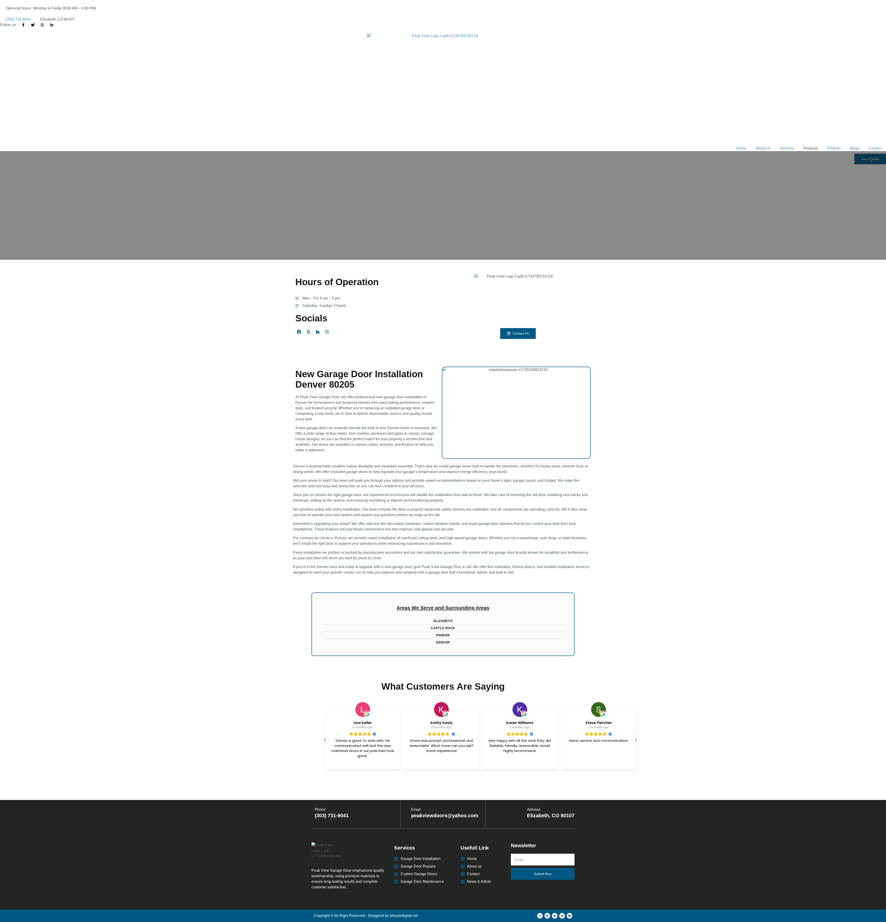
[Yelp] (308, 331)
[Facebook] (299, 331)
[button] (635, 739)
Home (741, 148)
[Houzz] (317, 331)
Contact (875, 148)
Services (787, 148)
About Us (763, 148)
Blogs (854, 148)
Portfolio (834, 148)
